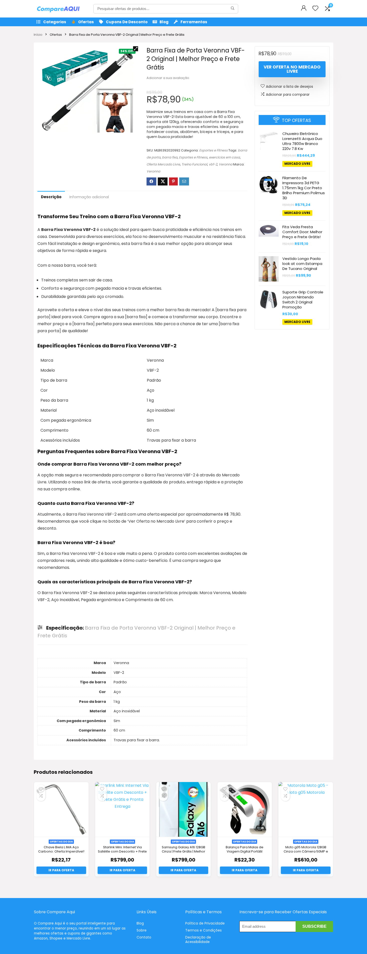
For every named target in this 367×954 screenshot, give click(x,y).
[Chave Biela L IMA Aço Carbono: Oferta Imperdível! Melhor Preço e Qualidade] (61, 809)
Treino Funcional (194, 164)
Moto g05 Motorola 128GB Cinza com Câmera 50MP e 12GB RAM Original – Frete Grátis (306, 853)
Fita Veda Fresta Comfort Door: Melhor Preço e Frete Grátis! (302, 231)
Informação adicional (89, 196)
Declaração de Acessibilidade (198, 939)
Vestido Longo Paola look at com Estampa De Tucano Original (302, 263)
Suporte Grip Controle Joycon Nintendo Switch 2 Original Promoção (302, 299)
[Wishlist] (315, 8)
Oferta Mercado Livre (163, 164)
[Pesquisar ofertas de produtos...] (232, 8)
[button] (135, 48)
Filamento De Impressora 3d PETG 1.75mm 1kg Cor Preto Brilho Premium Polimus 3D (303, 187)
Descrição (51, 196)
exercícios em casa (224, 157)
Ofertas (86, 21)
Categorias (54, 21)
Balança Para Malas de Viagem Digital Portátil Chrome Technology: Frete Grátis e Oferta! (244, 853)
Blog (164, 21)
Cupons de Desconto (127, 21)
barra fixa (170, 157)
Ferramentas (194, 21)
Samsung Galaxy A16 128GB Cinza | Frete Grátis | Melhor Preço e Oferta (183, 851)
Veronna (225, 164)
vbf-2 (213, 164)
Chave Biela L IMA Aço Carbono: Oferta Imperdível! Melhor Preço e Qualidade (61, 851)
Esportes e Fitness (213, 150)
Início (38, 34)
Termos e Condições (203, 930)
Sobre (142, 930)
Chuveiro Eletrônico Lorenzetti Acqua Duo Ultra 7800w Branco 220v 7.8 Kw (302, 141)
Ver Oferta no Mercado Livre (292, 69)
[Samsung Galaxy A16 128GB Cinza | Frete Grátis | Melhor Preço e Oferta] (183, 809)
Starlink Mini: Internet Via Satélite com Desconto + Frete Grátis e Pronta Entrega (122, 851)
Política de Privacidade (205, 923)
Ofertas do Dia (61, 842)
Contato (144, 937)
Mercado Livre (297, 163)
